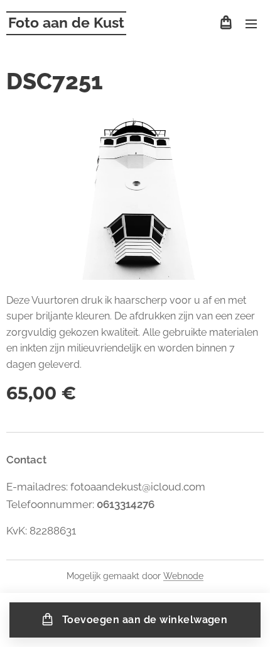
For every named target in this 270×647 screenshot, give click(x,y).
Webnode (183, 576)
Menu (251, 23)
